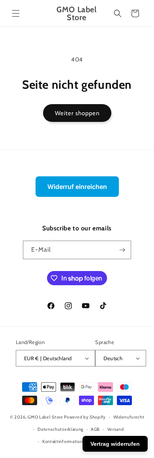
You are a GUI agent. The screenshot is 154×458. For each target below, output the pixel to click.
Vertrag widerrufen (115, 444)
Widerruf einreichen (77, 187)
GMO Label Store (45, 417)
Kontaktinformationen (65, 441)
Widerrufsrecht (129, 417)
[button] (15, 13)
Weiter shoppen (77, 113)
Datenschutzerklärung (60, 429)
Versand (115, 429)
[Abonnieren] (122, 250)
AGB (95, 429)
